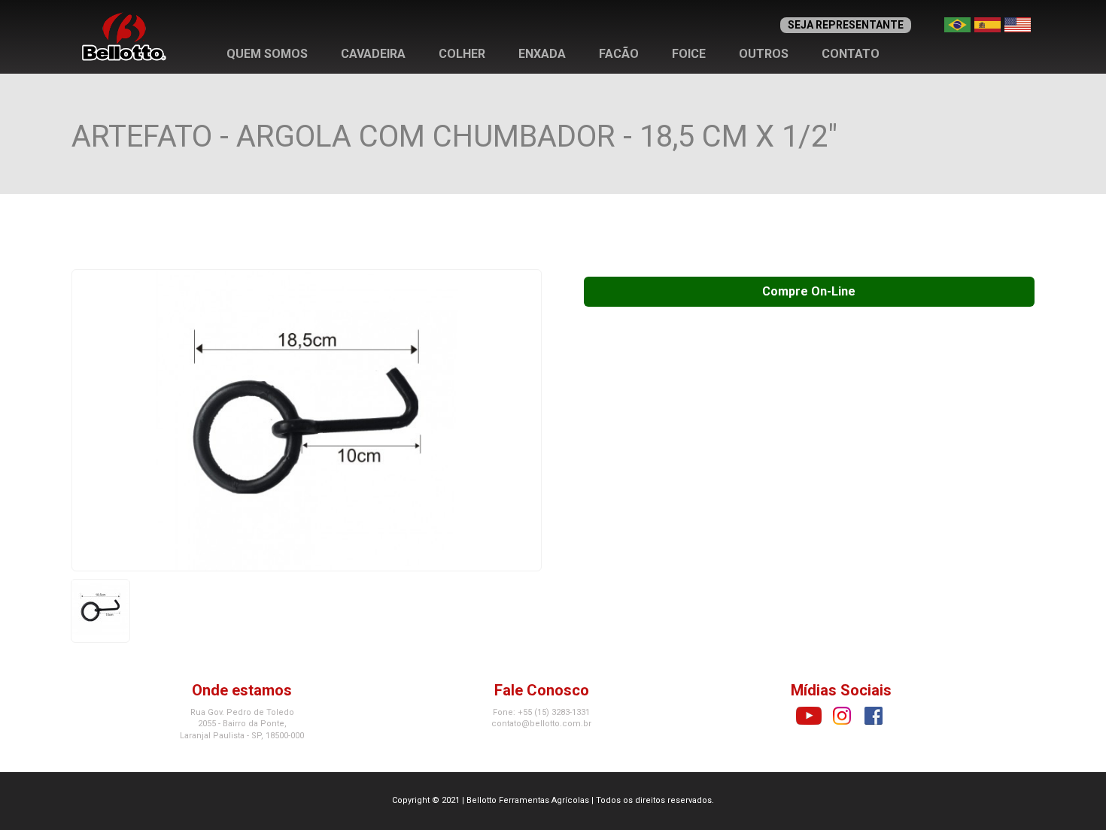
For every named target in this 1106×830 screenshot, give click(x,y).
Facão (619, 54)
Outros (763, 54)
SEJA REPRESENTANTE (846, 25)
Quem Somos (267, 54)
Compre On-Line (808, 291)
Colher (462, 54)
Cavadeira (373, 54)
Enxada (542, 54)
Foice (689, 54)
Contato (851, 54)
